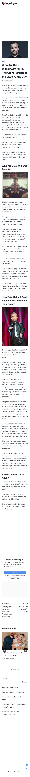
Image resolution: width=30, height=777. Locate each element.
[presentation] (15, 641)
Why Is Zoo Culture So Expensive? (14, 692)
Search (4, 679)
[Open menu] (26, 3)
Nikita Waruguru (8, 80)
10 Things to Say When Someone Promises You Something (7, 610)
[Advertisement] (15, 22)
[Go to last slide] (4, 650)
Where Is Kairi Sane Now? (11, 688)
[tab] (11, 669)
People (4, 61)
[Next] (25, 650)
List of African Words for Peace (23, 607)
